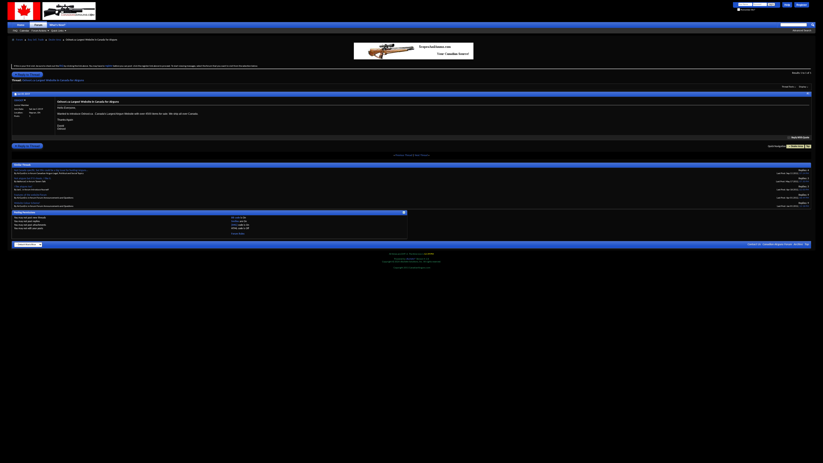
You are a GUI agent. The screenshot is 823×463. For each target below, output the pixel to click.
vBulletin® (411, 259)
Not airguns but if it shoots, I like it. (32, 178)
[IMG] (234, 225)
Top (808, 146)
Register (801, 4)
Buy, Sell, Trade (36, 40)
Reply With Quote (800, 138)
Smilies (235, 221)
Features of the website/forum (30, 195)
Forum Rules (238, 234)
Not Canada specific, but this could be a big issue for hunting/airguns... (51, 170)
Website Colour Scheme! (27, 203)
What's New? (57, 25)
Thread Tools (788, 87)
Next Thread (421, 155)
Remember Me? (747, 10)
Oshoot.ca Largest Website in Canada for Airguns (53, 80)
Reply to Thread (27, 74)
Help (787, 4)
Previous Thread (403, 155)
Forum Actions (39, 30)
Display (802, 87)
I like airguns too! (23, 186)
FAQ (15, 30)
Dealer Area (55, 40)
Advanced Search (802, 30)
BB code (235, 217)
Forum (38, 25)
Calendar (24, 30)
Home (20, 25)
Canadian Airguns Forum (777, 244)
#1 (808, 93)
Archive (798, 244)
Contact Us (754, 244)
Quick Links (57, 30)
